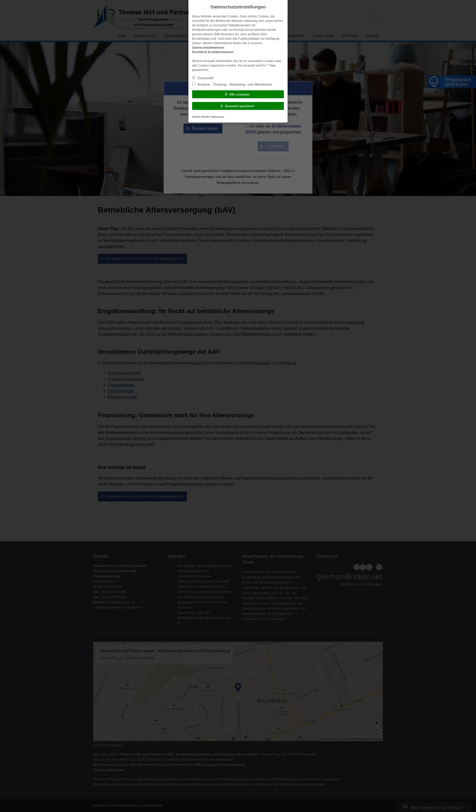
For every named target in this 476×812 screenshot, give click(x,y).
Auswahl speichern (239, 106)
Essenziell (205, 78)
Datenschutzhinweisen (208, 47)
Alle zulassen (239, 94)
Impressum (217, 116)
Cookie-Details (201, 116)
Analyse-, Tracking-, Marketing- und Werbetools (234, 84)
